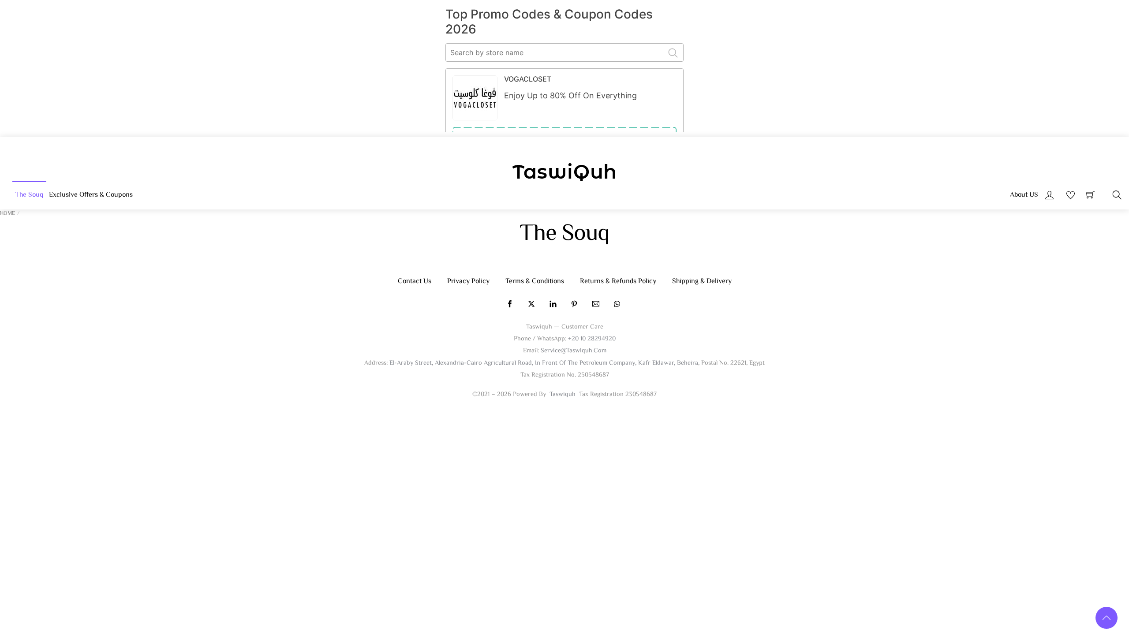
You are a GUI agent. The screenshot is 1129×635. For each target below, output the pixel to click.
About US (1024, 195)
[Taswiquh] (564, 173)
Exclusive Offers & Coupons (91, 195)
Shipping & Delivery (702, 281)
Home (7, 213)
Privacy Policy (468, 281)
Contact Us (414, 281)
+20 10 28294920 (592, 339)
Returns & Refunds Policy (618, 281)
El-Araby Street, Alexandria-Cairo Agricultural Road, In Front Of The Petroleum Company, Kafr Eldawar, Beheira (543, 363)
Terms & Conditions (534, 281)
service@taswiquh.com (573, 351)
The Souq (29, 195)
